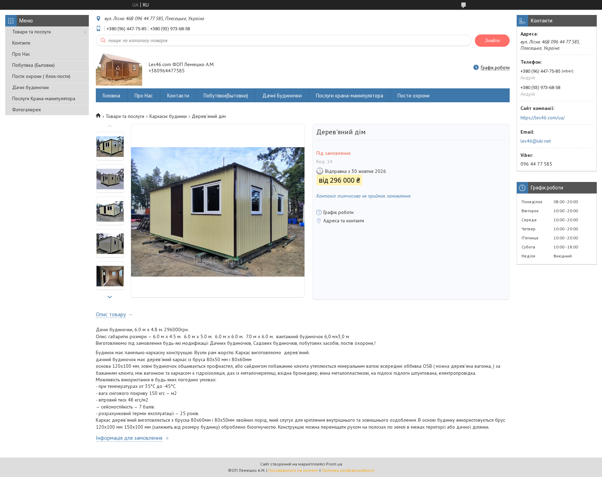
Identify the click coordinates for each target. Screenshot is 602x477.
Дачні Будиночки (282, 95)
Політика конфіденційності (348, 470)
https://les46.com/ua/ (542, 117)
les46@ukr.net (535, 141)
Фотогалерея (26, 109)
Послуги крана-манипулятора (349, 95)
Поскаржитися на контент (293, 470)
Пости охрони (414, 95)
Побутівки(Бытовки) (225, 95)
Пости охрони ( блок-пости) (41, 76)
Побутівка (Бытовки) (33, 65)
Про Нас (21, 54)
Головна (111, 95)
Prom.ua (334, 464)
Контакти (21, 43)
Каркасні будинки (168, 116)
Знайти (492, 40)
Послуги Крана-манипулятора (43, 98)
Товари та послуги (31, 32)
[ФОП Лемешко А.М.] (119, 68)
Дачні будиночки (30, 87)
